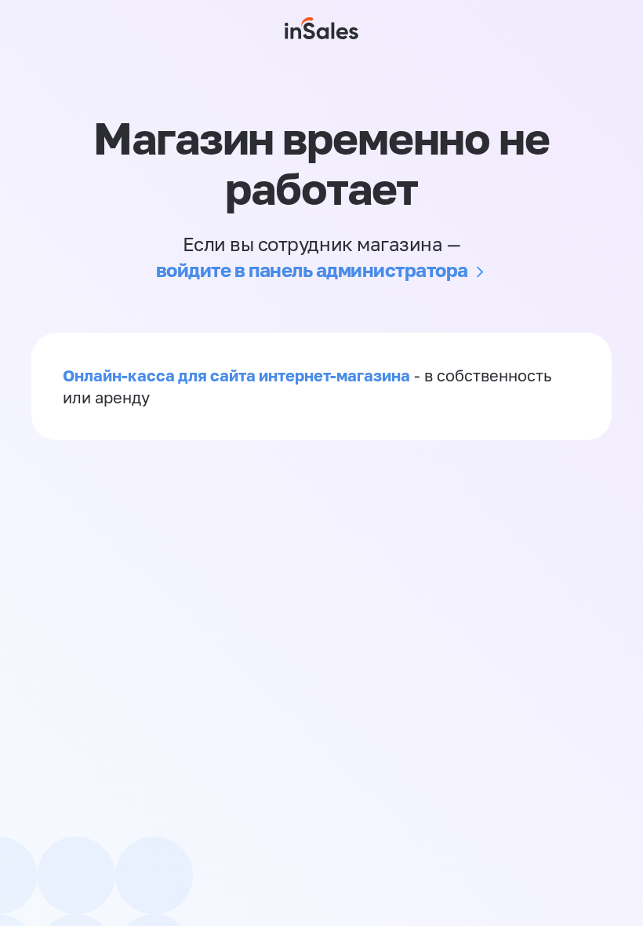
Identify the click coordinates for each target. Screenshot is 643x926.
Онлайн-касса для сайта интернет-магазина (236, 375)
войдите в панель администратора (312, 269)
